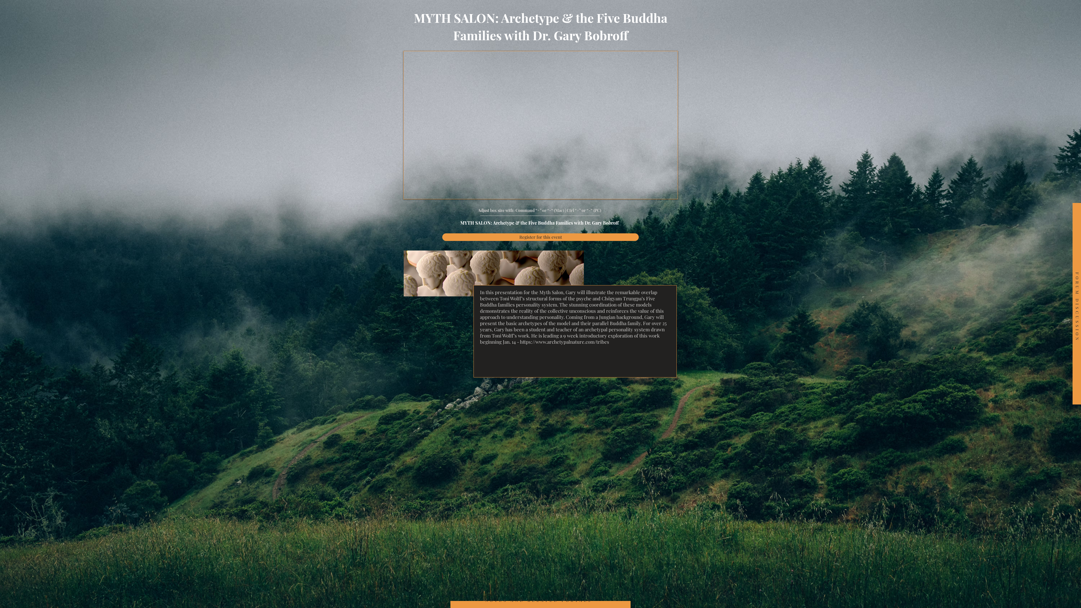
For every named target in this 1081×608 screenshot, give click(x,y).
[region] (1077, 303)
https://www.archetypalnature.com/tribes (564, 342)
